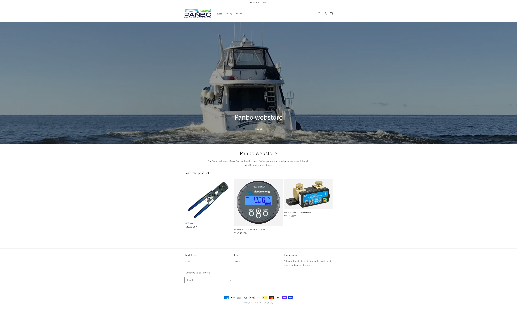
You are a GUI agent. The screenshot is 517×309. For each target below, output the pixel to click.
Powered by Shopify (266, 303)
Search (187, 261)
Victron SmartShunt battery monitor (298, 212)
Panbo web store (254, 303)
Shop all (259, 129)
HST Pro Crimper (191, 223)
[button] (319, 14)
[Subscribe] (230, 280)
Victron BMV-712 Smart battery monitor (249, 229)
